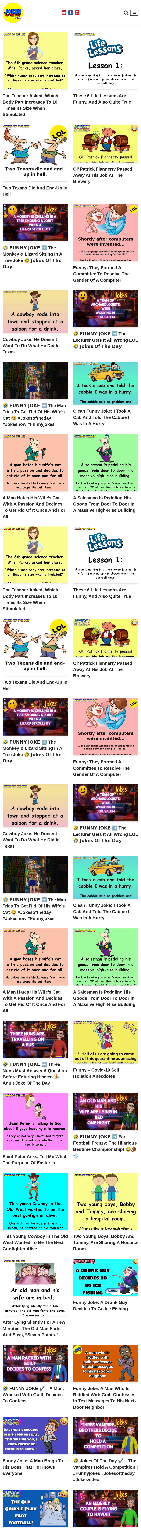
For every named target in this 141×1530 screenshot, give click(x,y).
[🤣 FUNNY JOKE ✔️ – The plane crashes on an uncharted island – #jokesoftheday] (105, 1508)
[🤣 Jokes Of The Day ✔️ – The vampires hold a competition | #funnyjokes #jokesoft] (105, 1435)
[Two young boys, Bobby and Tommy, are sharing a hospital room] (105, 1201)
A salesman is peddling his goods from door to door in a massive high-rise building (104, 504)
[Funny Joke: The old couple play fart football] (35, 1508)
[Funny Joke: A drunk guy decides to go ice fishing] (105, 1277)
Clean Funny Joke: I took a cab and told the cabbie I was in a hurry (102, 417)
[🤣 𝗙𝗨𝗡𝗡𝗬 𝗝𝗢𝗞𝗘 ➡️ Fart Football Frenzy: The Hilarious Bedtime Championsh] (105, 1111)
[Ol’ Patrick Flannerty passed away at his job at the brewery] (105, 143)
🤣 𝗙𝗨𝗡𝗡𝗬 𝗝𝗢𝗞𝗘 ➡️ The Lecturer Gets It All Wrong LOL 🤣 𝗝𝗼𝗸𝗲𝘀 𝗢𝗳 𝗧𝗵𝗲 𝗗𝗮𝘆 (105, 340)
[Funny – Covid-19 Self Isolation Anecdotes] (105, 1042)
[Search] (126, 12)
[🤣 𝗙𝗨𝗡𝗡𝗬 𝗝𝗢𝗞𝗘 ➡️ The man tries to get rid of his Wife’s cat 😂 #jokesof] (35, 380)
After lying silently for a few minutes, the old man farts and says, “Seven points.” (34, 1328)
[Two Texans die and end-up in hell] (35, 153)
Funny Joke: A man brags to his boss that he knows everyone (33, 1467)
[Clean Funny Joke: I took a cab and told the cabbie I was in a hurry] (105, 383)
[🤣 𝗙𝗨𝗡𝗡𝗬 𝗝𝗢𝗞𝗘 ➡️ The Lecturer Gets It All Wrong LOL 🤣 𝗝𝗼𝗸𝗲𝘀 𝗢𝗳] (105, 308)
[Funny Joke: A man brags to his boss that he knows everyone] (35, 1435)
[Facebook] (70, 12)
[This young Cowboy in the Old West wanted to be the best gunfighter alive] (35, 1201)
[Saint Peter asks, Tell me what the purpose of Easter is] (35, 1121)
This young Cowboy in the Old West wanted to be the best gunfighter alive (35, 1242)
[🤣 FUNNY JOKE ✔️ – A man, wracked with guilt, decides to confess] (35, 1363)
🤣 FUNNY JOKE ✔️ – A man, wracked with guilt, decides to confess (33, 1395)
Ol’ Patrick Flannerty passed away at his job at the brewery (102, 175)
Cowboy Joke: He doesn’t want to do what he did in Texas (31, 346)
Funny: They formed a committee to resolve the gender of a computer (101, 274)
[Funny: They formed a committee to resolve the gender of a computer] (105, 232)
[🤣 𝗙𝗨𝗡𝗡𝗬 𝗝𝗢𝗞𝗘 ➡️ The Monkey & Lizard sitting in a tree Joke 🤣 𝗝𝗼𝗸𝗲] (35, 222)
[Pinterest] (77, 12)
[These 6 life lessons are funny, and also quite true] (105, 60)
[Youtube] (64, 12)
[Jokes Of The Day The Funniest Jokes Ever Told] (13, 12)
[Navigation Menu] (134, 13)
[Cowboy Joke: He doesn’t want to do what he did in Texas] (35, 311)
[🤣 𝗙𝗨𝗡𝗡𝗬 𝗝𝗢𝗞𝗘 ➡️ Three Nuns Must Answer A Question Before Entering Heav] (35, 1039)
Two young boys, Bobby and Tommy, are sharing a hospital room (105, 1242)
